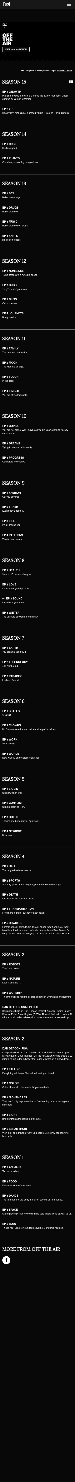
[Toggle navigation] (69, 4)
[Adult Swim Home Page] (11, 4)
